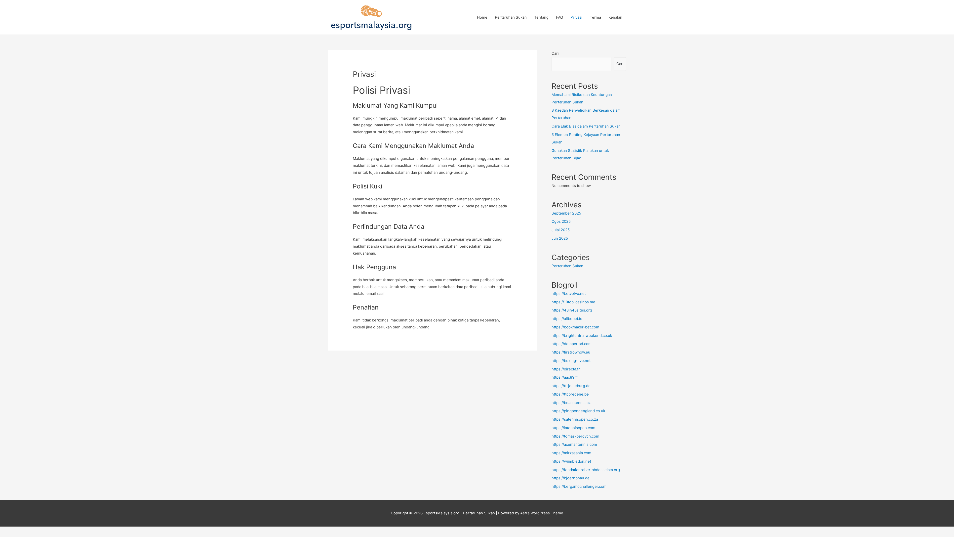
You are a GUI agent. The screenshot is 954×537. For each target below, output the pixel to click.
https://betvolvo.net (569, 293)
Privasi (576, 17)
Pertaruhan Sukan (511, 17)
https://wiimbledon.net (571, 461)
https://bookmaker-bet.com (575, 327)
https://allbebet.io (567, 318)
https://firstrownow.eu (571, 352)
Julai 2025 (561, 229)
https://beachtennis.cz (571, 402)
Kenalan (615, 17)
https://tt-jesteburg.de (571, 385)
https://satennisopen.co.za (575, 419)
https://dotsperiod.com (572, 343)
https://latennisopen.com (573, 427)
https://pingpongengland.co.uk (578, 410)
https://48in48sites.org (572, 310)
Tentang (541, 17)
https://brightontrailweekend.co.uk (582, 335)
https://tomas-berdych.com (575, 436)
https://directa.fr (566, 369)
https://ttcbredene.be (570, 394)
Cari (555, 53)
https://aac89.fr (565, 377)
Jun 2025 (560, 238)
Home (482, 17)
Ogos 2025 (561, 221)
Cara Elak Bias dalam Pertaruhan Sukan (586, 126)
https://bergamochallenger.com (579, 486)
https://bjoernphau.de (571, 478)
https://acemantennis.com (574, 444)
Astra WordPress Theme (541, 513)
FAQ (559, 17)
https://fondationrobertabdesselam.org (586, 469)
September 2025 (566, 213)
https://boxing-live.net (571, 360)
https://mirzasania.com (571, 452)
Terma (595, 17)
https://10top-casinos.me (573, 302)
